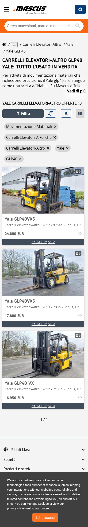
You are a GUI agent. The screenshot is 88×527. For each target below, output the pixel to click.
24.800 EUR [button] (14, 234)
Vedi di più (76, 91)
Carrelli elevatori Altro (42, 44)
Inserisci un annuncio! (80, 9)
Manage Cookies (38, 503)
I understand (45, 517)
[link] (43, 190)
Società (9, 460)
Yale (69, 44)
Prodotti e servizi (17, 469)
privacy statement (19, 508)
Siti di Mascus (22, 450)
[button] (23, 113)
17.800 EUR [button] (14, 316)
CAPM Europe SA (43, 242)
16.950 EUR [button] (14, 398)
